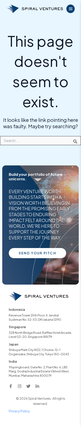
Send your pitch (37, 253)
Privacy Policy (19, 411)
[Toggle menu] (70, 9)
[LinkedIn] (37, 386)
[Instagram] (20, 386)
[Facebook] (11, 386)
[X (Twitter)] (28, 386)
